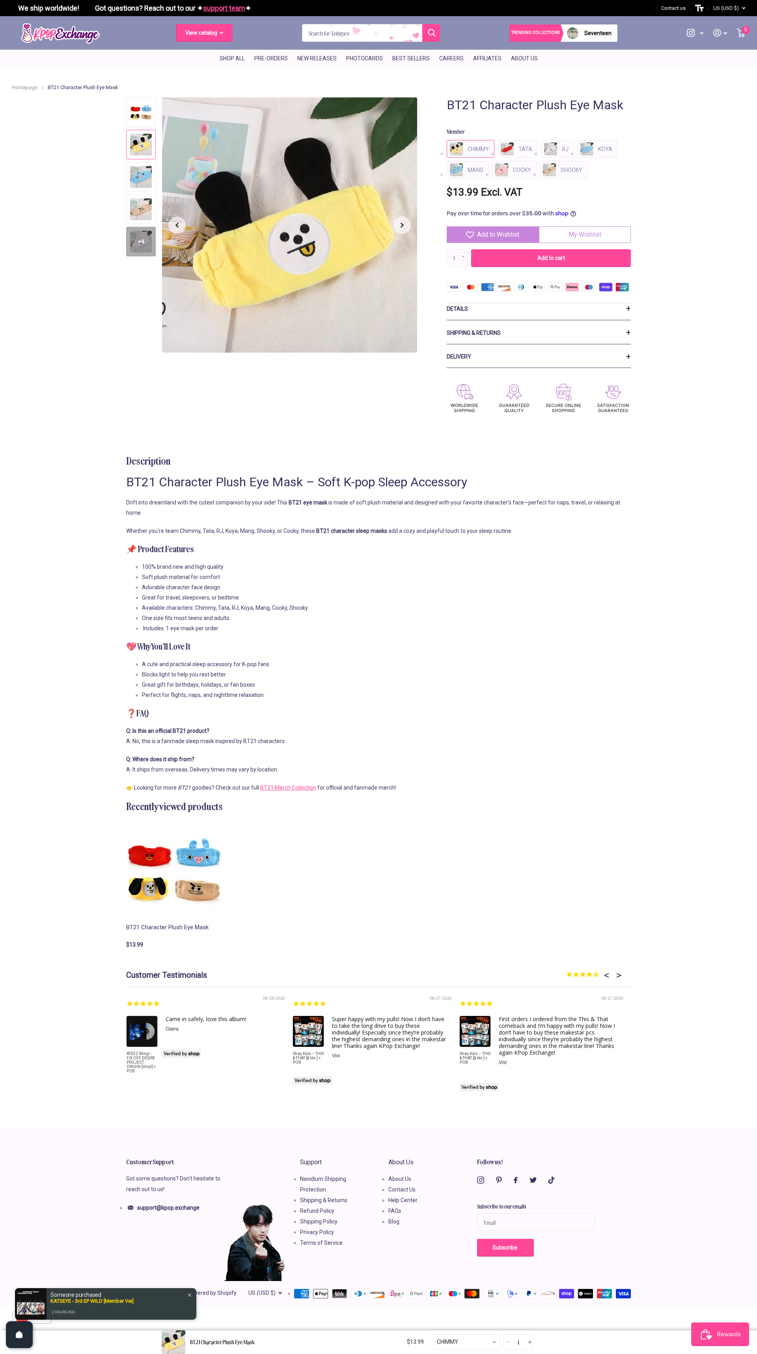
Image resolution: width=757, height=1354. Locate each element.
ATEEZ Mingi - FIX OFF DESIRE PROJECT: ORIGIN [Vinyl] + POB (141, 1062)
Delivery (459, 356)
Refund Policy (317, 1211)
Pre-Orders (271, 58)
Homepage (24, 87)
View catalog (201, 33)
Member (456, 131)
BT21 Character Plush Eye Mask (167, 927)
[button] (177, 225)
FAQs (394, 1211)
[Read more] (695, 33)
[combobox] (466, 1342)
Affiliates (487, 58)
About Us (524, 58)
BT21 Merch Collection (288, 787)
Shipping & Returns (474, 333)
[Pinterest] (499, 1180)
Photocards (364, 58)
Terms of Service (321, 1243)
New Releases (317, 58)
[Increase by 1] (465, 251)
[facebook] (516, 1180)
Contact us (673, 8)
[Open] (19, 1334)
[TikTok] (551, 1180)
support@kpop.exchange (168, 1208)
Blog (393, 1221)
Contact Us (402, 1189)
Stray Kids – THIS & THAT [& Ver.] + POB (308, 1058)
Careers (451, 58)
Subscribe (505, 1247)
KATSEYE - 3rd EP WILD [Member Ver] (92, 1301)
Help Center (403, 1200)
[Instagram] (480, 1180)
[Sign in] (720, 33)
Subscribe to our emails (501, 1206)
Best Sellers (411, 58)
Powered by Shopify (211, 1293)
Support (311, 1162)
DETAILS (457, 309)
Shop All (232, 58)
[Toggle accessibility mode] (699, 8)
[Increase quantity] (529, 1342)
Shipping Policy (318, 1221)
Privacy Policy (317, 1232)
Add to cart (551, 258)
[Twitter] (533, 1180)
